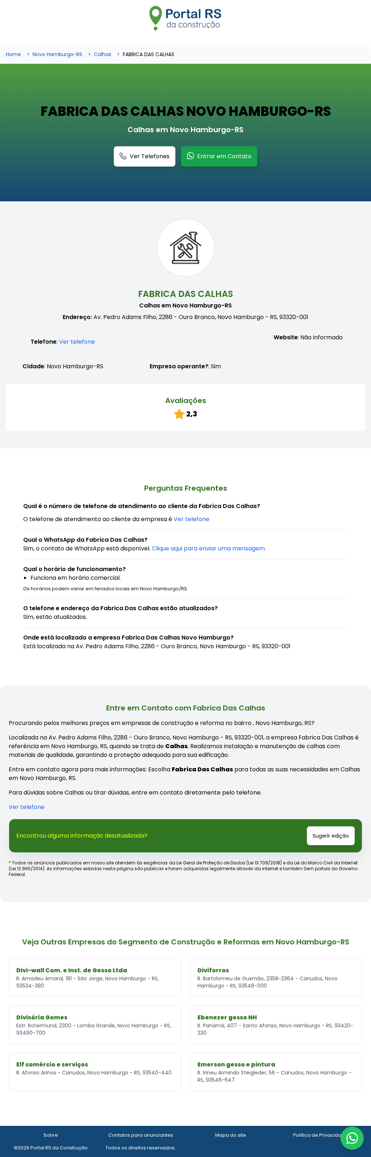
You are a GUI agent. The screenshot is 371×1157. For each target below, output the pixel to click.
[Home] (185, 18)
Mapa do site (230, 1135)
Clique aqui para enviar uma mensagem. (209, 548)
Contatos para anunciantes (140, 1135)
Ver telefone (77, 342)
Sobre (50, 1135)
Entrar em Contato (224, 156)
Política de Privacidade (320, 1135)
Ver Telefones (150, 156)
